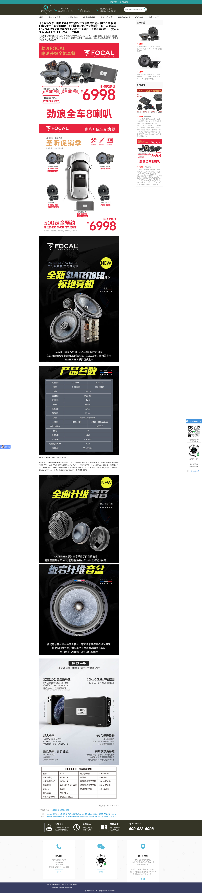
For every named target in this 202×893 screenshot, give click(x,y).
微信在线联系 (195, 471)
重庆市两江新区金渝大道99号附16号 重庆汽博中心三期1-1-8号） (143, 873)
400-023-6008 (59, 862)
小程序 (101, 872)
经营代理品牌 (89, 17)
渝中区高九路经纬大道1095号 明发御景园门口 (143, 863)
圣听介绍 (139, 17)
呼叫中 (59, 872)
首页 (41, 17)
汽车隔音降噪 (72, 17)
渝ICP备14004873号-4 (91, 891)
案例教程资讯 (124, 17)
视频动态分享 (107, 17)
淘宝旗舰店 (154, 17)
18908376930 (59, 864)
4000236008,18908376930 (60, 810)
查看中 (143, 879)
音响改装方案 (54, 17)
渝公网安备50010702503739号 (107, 891)
